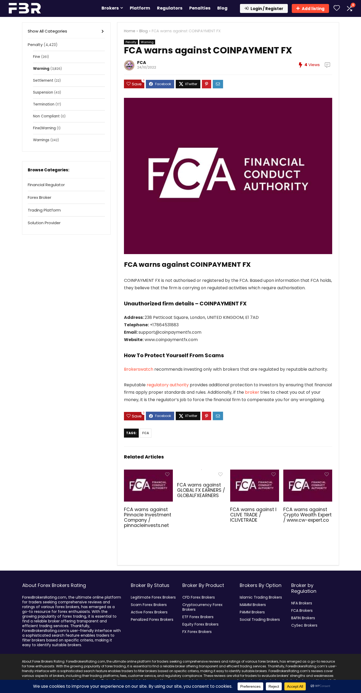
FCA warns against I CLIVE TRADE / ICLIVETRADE (253, 514)
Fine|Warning (44, 128)
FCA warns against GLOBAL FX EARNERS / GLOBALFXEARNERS (201, 490)
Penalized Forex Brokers (152, 619)
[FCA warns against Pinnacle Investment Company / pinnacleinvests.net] (148, 473)
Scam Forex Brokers (149, 604)
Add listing (313, 8)
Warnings (41, 140)
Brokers (110, 8)
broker (252, 392)
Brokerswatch (138, 369)
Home (129, 31)
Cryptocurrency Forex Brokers (202, 607)
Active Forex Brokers (149, 612)
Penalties (199, 8)
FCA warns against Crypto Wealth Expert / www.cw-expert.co (307, 514)
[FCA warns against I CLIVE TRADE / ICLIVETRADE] (254, 473)
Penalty (131, 42)
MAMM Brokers (253, 604)
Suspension (43, 92)
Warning (147, 42)
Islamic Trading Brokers (261, 597)
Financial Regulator (46, 184)
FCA (141, 62)
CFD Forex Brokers (198, 597)
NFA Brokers (301, 603)
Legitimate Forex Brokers (153, 597)
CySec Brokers (304, 625)
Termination (43, 104)
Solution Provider (44, 223)
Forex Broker (39, 197)
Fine (36, 56)
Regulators (169, 8)
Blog (222, 8)
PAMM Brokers (252, 612)
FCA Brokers (302, 610)
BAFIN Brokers (303, 618)
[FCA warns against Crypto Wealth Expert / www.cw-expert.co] (307, 473)
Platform (140, 8)
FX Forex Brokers (197, 631)
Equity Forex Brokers (200, 624)
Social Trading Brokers (260, 619)
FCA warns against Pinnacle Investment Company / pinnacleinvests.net (147, 517)
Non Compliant (46, 116)
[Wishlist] (337, 8)
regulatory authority (168, 385)
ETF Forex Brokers (198, 616)
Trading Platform (44, 210)
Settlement (43, 80)
